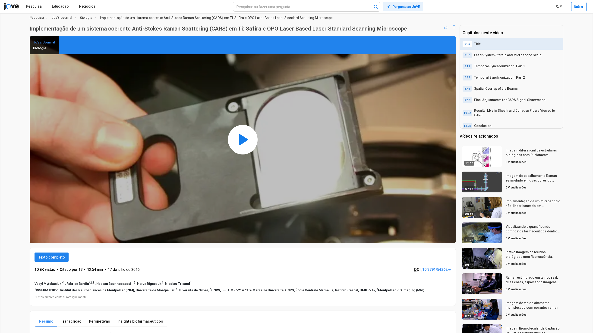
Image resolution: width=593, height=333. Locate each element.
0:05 (467, 44)
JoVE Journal (62, 17)
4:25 (467, 77)
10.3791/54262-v (436, 269)
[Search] (375, 6)
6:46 (467, 88)
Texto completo (51, 257)
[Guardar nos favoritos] (454, 27)
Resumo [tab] (46, 321)
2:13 (467, 66)
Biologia (86, 17)
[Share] (446, 27)
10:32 (467, 112)
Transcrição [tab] (71, 321)
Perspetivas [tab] (99, 321)
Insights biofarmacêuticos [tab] (140, 321)
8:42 (467, 100)
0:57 (467, 55)
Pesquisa (37, 17)
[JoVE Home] (11, 6)
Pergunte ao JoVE (406, 7)
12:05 (467, 125)
